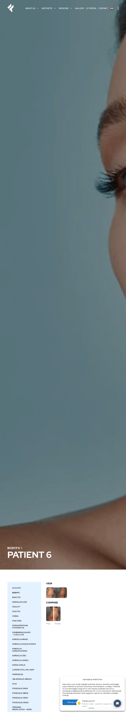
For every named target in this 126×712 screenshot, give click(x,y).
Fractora (17, 621)
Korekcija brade (20, 639)
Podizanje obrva (20, 693)
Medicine (65, 8)
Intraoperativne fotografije (20, 626)
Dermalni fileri (19, 602)
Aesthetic (49, 8)
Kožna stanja (18, 665)
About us (32, 8)
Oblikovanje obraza (22, 679)
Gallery (79, 8)
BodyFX (13, 548)
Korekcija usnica (20, 660)
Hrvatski (112, 8)
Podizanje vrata (20, 698)
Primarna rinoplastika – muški (22, 708)
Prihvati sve (72, 702)
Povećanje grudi (20, 702)
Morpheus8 (17, 674)
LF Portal (91, 8)
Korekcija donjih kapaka (24, 644)
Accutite (16, 588)
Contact (103, 8)
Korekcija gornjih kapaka (19, 650)
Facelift (16, 607)
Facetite (16, 611)
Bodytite (16, 597)
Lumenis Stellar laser (23, 670)
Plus (14, 684)
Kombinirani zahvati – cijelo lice (21, 633)
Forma (15, 616)
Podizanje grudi (20, 688)
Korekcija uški (19, 655)
